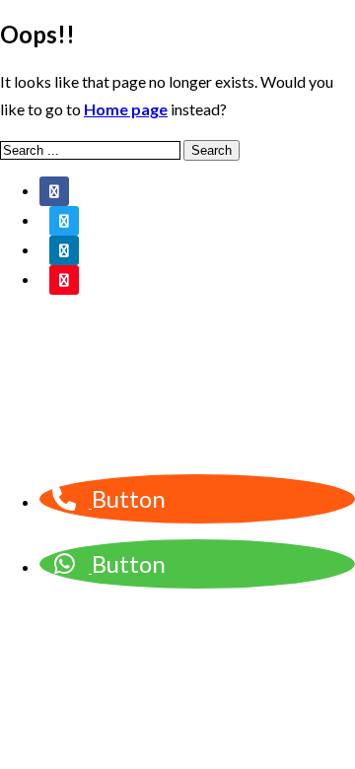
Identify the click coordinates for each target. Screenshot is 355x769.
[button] (90, 501)
